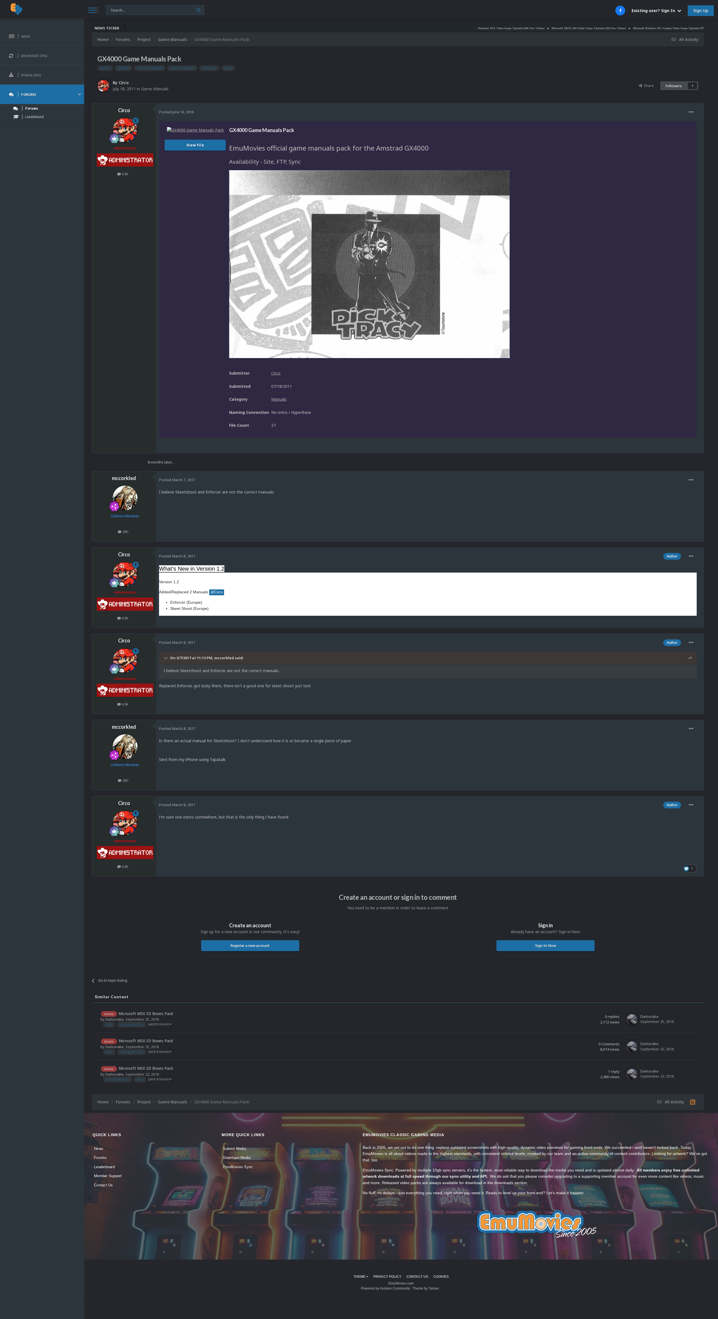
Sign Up (700, 10)
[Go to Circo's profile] (103, 86)
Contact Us (103, 1185)
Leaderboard (104, 1167)
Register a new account (250, 945)
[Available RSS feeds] (692, 1102)
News (98, 1149)
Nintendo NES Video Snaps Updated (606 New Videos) (451, 28)
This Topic (118, 9)
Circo (124, 82)
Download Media (237, 1158)
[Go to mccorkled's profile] (125, 498)
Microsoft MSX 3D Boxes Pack (146, 1013)
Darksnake (114, 1019)
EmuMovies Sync (238, 1167)
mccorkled (124, 478)
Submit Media (234, 1149)
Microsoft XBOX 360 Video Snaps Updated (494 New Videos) (529, 28)
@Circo (217, 592)
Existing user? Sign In (654, 10)
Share (648, 85)
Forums (100, 1158)
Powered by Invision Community (385, 1288)
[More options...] (691, 112)
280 (124, 531)
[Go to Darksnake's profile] (632, 1019)
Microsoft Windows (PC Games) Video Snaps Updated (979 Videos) (614, 28)
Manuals (279, 399)
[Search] (199, 10)
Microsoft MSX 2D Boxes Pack (146, 1068)
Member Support (108, 1176)
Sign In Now (545, 945)
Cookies (441, 1277)
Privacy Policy (387, 1277)
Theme (360, 1277)
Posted (176, 111)
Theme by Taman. (426, 1288)
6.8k (124, 173)
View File (195, 144)
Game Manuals (155, 88)
